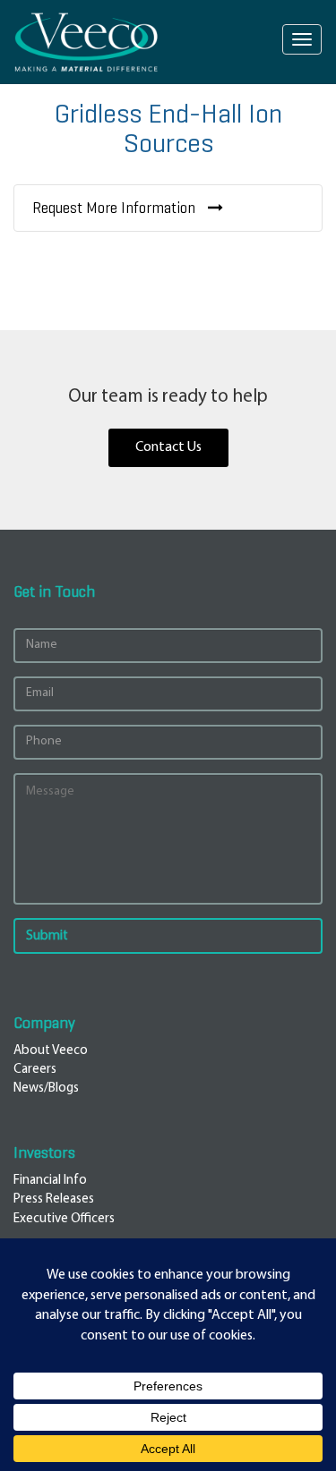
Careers (34, 1069)
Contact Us (168, 447)
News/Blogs (46, 1088)
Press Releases (53, 1199)
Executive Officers (64, 1219)
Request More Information (115, 208)
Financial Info (50, 1180)
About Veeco (50, 1051)
